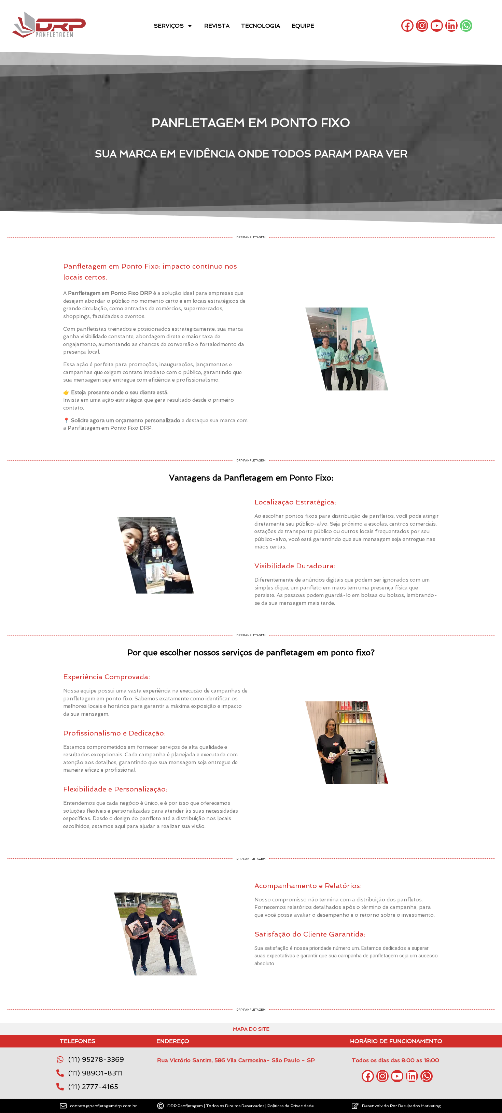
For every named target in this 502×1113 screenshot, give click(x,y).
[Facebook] (407, 25)
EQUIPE (303, 26)
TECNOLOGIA (260, 26)
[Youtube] (437, 25)
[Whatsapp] (466, 25)
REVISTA (216, 26)
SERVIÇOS (169, 26)
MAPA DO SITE (251, 1029)
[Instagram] (422, 25)
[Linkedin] (451, 25)
